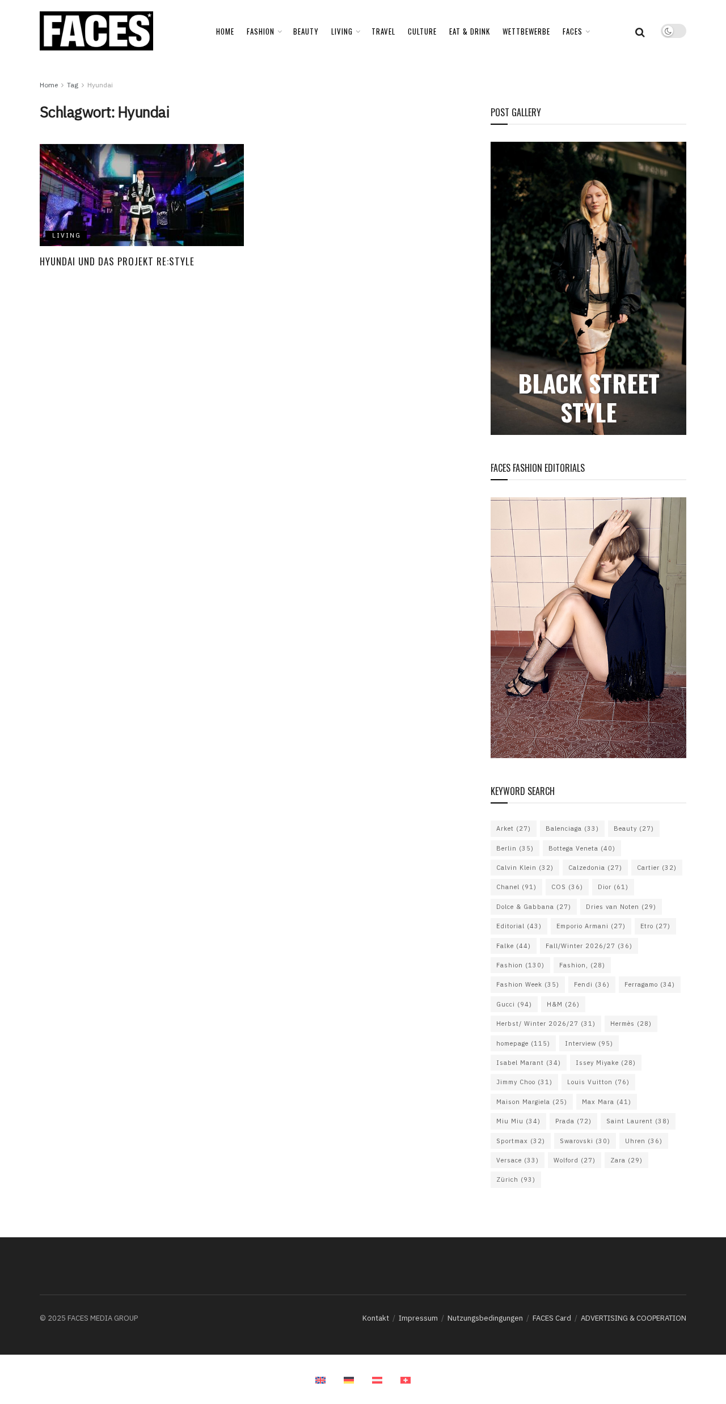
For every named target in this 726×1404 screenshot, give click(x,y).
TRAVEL (383, 31)
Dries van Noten (621, 907)
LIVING (342, 31)
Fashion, (582, 965)
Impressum (418, 1318)
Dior (613, 887)
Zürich (515, 1179)
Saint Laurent (638, 1121)
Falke (513, 946)
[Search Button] (640, 31)
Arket (513, 828)
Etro (655, 926)
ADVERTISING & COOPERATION (633, 1318)
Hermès (631, 1023)
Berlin (515, 848)
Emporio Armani (591, 926)
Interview (589, 1043)
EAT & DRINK (469, 31)
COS (567, 887)
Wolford (575, 1160)
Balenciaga (572, 828)
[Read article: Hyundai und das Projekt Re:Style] (142, 195)
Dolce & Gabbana (533, 907)
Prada (573, 1121)
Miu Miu (518, 1121)
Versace (517, 1160)
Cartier (657, 868)
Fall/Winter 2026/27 (589, 946)
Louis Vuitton (598, 1082)
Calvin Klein (525, 868)
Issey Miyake (606, 1063)
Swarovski (585, 1141)
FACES (573, 31)
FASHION (261, 31)
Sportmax (520, 1141)
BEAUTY (306, 31)
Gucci (514, 1004)
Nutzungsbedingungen (485, 1318)
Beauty (634, 828)
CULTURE (422, 31)
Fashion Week (527, 984)
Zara (626, 1160)
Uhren (643, 1141)
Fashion (520, 965)
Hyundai (100, 85)
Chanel (516, 887)
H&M (563, 1004)
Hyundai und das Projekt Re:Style (117, 261)
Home (225, 31)
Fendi (592, 984)
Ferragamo (649, 984)
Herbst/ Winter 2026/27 (546, 1023)
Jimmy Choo (524, 1082)
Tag (72, 85)
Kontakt (375, 1318)
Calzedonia (595, 868)
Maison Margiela (531, 1102)
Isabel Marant (528, 1063)
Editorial (519, 926)
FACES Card (552, 1318)
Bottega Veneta (581, 848)
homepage (523, 1043)
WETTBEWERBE (526, 31)
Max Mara (606, 1102)
